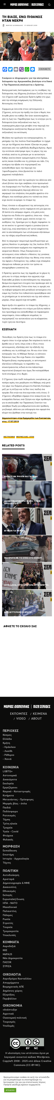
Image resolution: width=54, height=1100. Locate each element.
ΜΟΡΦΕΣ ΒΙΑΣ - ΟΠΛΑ (25, 437)
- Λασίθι (7, 751)
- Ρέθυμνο (8, 755)
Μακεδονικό (10, 907)
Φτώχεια (8, 835)
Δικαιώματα (10, 779)
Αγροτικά (8, 1014)
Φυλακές (8, 839)
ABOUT (36, 718)
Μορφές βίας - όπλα (15, 803)
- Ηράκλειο (9, 747)
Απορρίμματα (11, 983)
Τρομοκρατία (11, 931)
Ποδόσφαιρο (10, 811)
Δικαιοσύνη (9, 887)
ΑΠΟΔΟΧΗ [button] (10, 1090)
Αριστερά (8, 879)
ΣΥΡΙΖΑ (7, 966)
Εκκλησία (8, 783)
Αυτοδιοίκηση (11, 875)
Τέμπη (6, 819)
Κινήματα (8, 795)
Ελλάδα (7, 739)
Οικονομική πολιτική (14, 1018)
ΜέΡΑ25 (7, 954)
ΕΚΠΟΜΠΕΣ (18, 713)
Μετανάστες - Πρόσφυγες (18, 799)
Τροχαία (7, 827)
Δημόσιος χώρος (12, 991)
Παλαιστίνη (9, 911)
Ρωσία (6, 919)
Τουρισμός (9, 1022)
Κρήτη (6, 743)
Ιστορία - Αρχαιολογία (16, 859)
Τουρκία (7, 927)
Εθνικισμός (9, 891)
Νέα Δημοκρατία (13, 958)
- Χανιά (7, 759)
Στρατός (8, 923)
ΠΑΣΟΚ (7, 962)
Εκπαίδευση (10, 850)
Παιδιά (7, 807)
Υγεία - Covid (10, 831)
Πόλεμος (8, 915)
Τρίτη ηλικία (10, 823)
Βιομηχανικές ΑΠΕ (13, 987)
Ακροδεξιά (9, 946)
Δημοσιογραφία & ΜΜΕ (16, 883)
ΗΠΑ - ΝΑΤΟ (10, 903)
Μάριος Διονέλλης (14, 25)
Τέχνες (7, 863)
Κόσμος (7, 735)
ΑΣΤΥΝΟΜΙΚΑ (9, 437)
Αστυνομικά (10, 775)
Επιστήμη (8, 854)
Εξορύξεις (9, 995)
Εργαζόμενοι (10, 787)
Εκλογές (7, 895)
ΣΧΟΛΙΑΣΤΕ (44, 69)
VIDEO (21, 718)
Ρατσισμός (9, 815)
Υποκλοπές (9, 935)
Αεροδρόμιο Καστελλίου (17, 979)
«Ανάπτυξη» (10, 1010)
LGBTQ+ (8, 771)
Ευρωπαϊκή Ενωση (13, 899)
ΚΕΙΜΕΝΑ (40, 713)
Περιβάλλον (10, 999)
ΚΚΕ (5, 950)
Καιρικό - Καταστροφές (16, 791)
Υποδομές (8, 1026)
